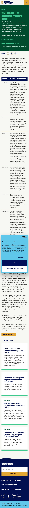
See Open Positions (9, 485)
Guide (3, 9)
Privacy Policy (17, 503)
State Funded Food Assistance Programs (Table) (15, 47)
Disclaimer (9, 503)
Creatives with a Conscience (20, 505)
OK (14, 262)
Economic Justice (7, 39)
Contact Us (6, 480)
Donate (18, 480)
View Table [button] (7, 334)
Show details (21, 257)
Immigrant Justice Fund (11, 489)
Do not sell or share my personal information (14, 269)
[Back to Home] (7, 2)
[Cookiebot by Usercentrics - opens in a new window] (20, 237)
